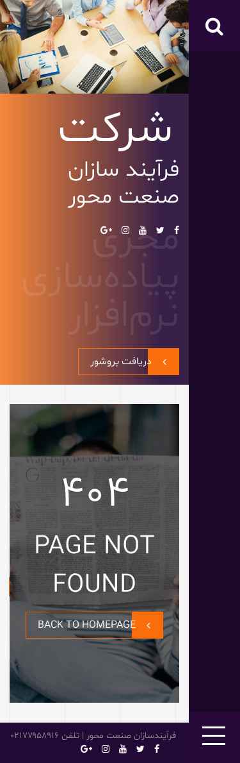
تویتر (160, 230)
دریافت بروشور (121, 362)
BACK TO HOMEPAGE (87, 625)
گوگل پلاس (106, 230)
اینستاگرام (125, 230)
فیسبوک (176, 230)
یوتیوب (143, 230)
